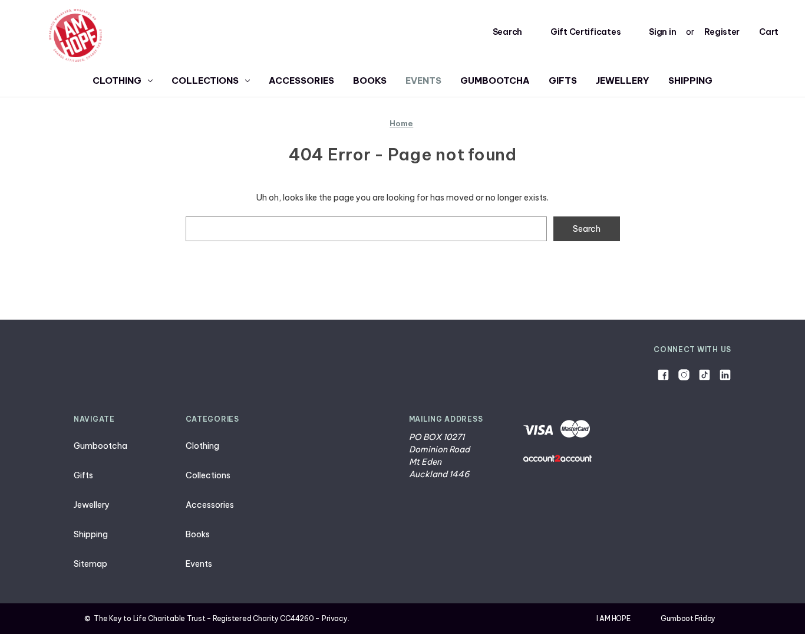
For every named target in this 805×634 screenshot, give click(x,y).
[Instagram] (684, 375)
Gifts (563, 80)
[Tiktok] (704, 375)
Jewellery (622, 80)
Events (423, 80)
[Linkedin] (725, 375)
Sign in (662, 32)
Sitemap (90, 564)
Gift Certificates (585, 32)
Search (507, 32)
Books (370, 80)
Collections (205, 80)
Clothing (117, 80)
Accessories (301, 80)
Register (722, 32)
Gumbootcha (495, 80)
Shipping (690, 80)
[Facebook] (663, 375)
